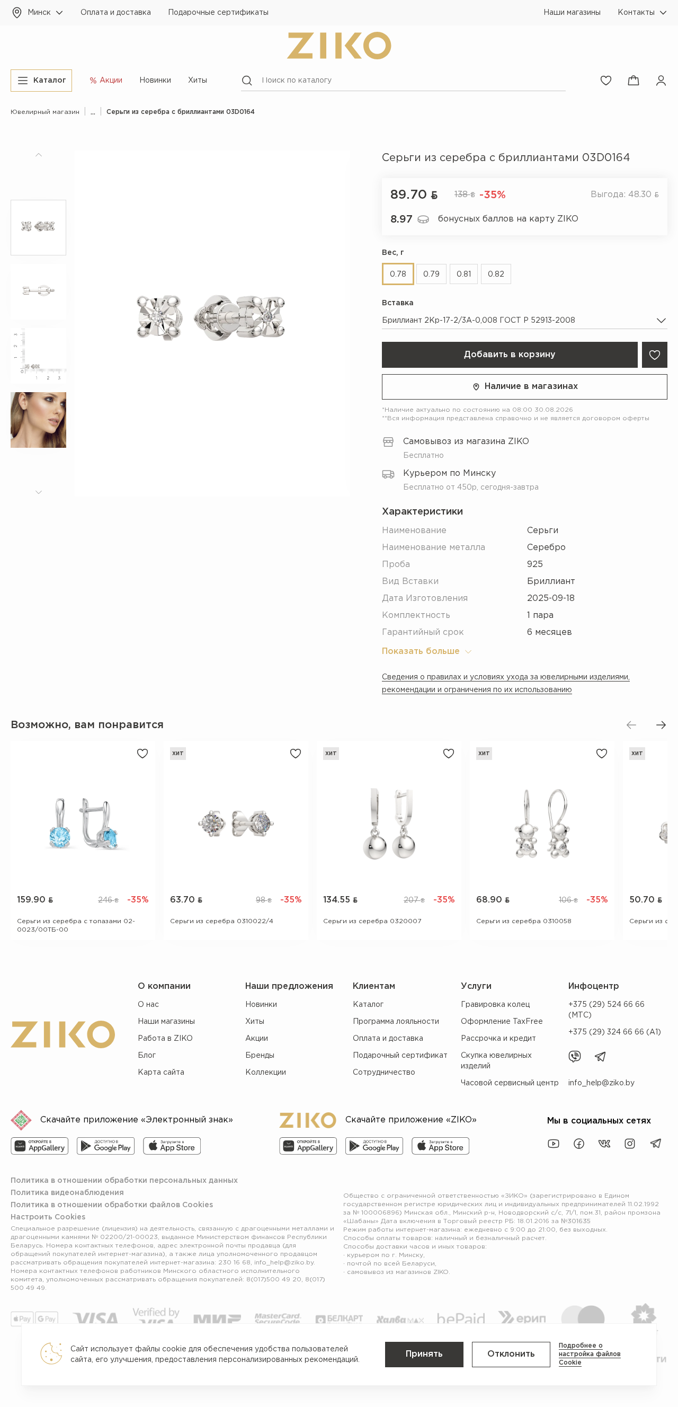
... (93, 112)
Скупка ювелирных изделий (496, 1060)
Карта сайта (161, 1072)
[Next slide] (661, 725)
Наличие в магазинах (531, 387)
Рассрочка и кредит (498, 1039)
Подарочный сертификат (400, 1055)
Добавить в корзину (510, 355)
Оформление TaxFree (502, 1022)
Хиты (197, 80)
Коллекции (265, 1072)
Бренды (259, 1055)
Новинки (155, 80)
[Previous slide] (631, 725)
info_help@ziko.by (601, 1083)
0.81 (464, 274)
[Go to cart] (633, 80)
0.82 (496, 274)
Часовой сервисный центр (510, 1083)
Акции (256, 1039)
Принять (424, 1354)
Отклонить (511, 1354)
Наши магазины (572, 13)
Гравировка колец (495, 1005)
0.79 (431, 274)
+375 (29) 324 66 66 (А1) (614, 1032)
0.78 (398, 274)
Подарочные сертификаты (218, 13)
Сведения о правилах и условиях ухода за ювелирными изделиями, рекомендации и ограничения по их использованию (506, 683)
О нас (148, 1005)
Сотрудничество (384, 1072)
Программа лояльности (396, 1022)
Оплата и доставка (116, 13)
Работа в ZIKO (165, 1039)
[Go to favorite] (606, 80)
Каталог (368, 1005)
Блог (147, 1055)
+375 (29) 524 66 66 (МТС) (606, 1010)
